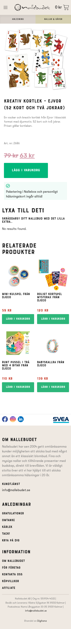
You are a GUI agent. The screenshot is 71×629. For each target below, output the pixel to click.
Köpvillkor (10, 581)
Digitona (42, 620)
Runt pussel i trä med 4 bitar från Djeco (15, 365)
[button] (26, 170)
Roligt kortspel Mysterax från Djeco (49, 297)
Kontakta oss (12, 574)
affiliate (8, 588)
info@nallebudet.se (16, 490)
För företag (11, 567)
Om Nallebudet (13, 561)
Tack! (6, 533)
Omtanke (8, 520)
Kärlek (7, 527)
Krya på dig (11, 540)
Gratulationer (13, 513)
